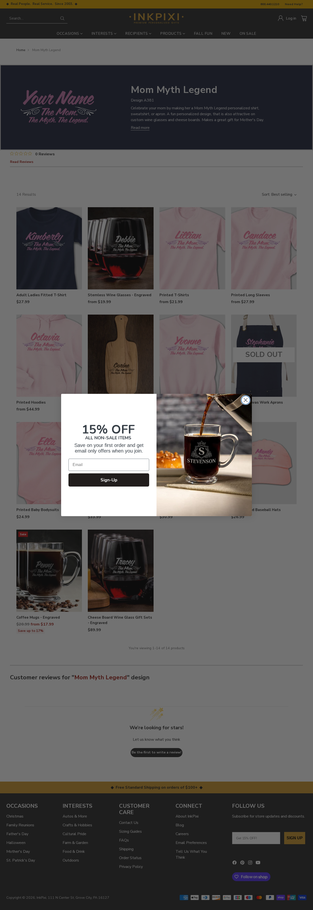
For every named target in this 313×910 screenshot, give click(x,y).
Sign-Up (109, 480)
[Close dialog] (245, 400)
